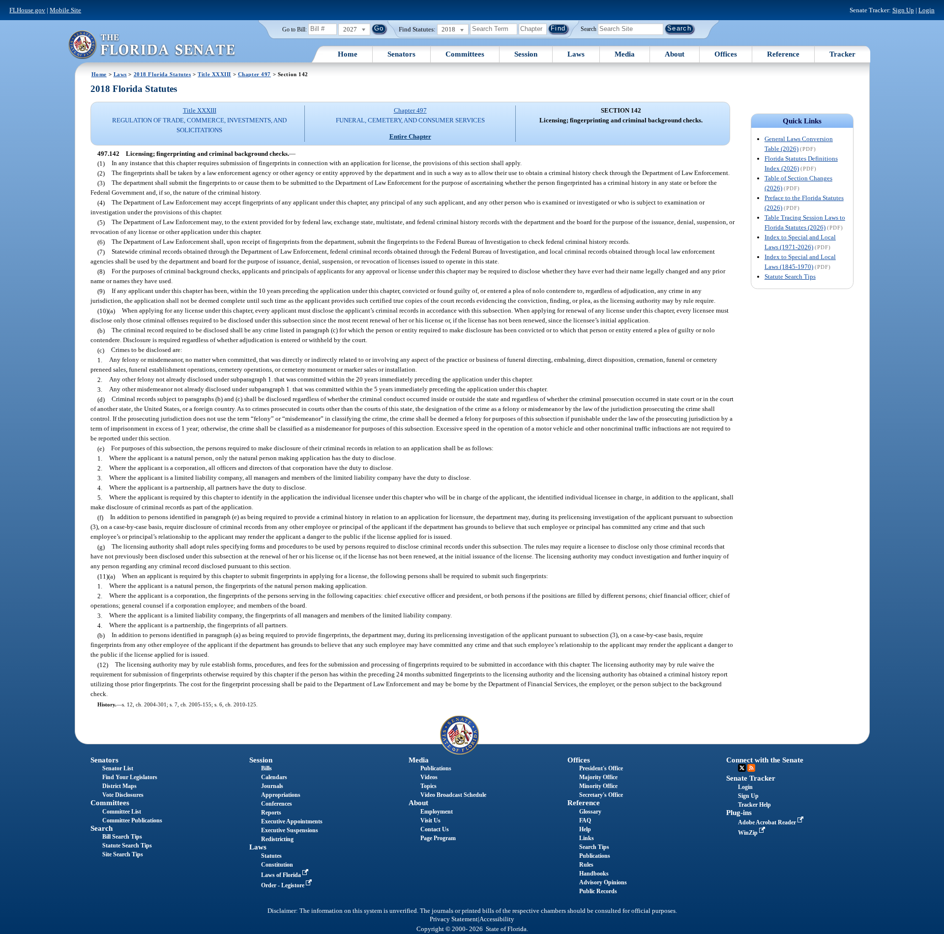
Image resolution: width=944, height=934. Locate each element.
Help (585, 829)
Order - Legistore (283, 885)
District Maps (119, 786)
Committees (464, 54)
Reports (271, 812)
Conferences (276, 803)
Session (525, 54)
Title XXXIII (214, 74)
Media (625, 54)
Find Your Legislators (129, 777)
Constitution (277, 864)
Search (588, 28)
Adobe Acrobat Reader (767, 822)
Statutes (271, 855)
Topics (428, 786)
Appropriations (280, 794)
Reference (783, 54)
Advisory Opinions (603, 882)
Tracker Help (754, 804)
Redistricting (277, 839)
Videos (429, 777)
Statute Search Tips (790, 276)
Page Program (438, 838)
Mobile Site (65, 10)
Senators (401, 54)
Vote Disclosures (123, 794)
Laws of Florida (281, 875)
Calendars (274, 777)
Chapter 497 (254, 74)
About (674, 54)
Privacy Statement (454, 919)
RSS (751, 768)
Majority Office (598, 777)
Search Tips (594, 847)
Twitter (742, 768)
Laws (576, 54)
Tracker (842, 54)
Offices (725, 54)
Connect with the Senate (764, 760)
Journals (272, 786)
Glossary (590, 811)
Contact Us (434, 829)
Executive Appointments (292, 821)
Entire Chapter (410, 136)
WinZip (748, 832)
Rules (586, 864)
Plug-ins (739, 813)
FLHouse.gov (27, 10)
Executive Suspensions (289, 830)
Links (586, 838)
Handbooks (594, 873)
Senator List (117, 768)
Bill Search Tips (122, 836)
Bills (266, 768)
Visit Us (430, 820)
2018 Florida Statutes (162, 74)
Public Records (598, 891)
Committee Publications (132, 820)
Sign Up (903, 10)
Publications (435, 768)
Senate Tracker (750, 778)
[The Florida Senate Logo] (151, 44)
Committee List (121, 811)
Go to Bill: (294, 29)
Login (926, 10)
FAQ (585, 820)
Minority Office (598, 786)
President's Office (601, 768)
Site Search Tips (122, 854)
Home (347, 54)
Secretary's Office (601, 794)
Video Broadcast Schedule (453, 794)
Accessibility (496, 919)
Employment (436, 811)
